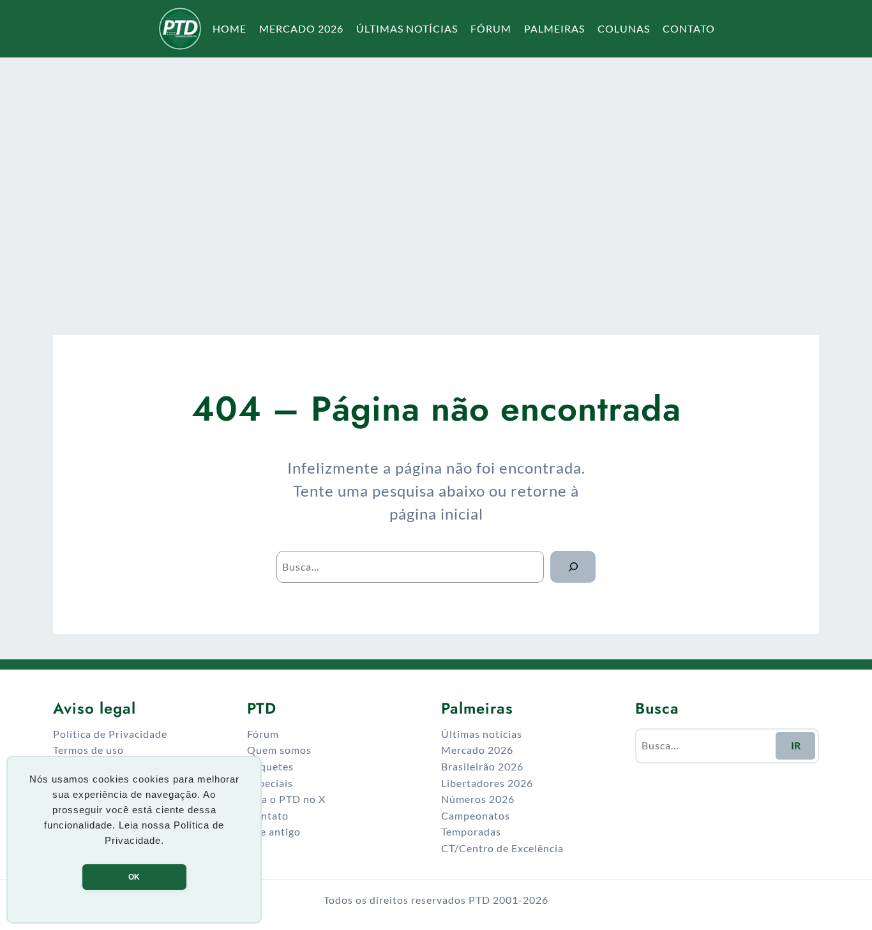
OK (134, 877)
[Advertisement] (436, 181)
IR (796, 745)
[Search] (573, 566)
